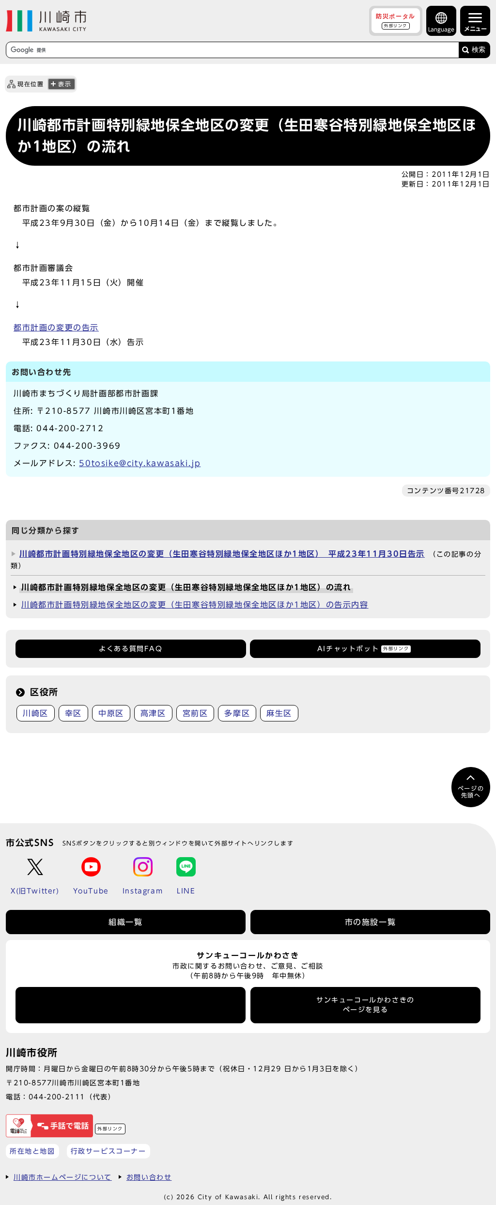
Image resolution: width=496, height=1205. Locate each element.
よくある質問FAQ (130, 648)
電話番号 (130, 1005)
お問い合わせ (149, 1177)
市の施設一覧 (370, 922)
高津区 (153, 713)
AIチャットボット (363, 648)
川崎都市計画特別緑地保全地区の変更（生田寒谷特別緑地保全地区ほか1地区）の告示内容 (195, 605)
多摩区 (237, 713)
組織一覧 (125, 922)
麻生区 (279, 713)
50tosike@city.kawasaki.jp (140, 463)
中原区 (111, 713)
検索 (478, 49)
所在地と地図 (32, 1151)
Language (441, 29)
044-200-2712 (70, 428)
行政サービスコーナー (108, 1151)
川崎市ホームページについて (63, 1177)
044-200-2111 (57, 1096)
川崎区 (35, 713)
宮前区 (195, 713)
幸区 (73, 713)
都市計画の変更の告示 (56, 327)
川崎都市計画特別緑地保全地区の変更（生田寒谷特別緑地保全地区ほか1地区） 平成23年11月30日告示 (222, 554)
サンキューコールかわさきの (365, 1005)
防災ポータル (396, 20)
